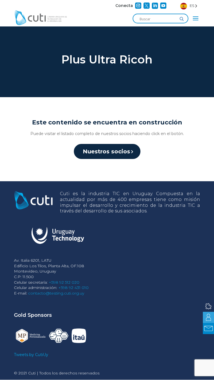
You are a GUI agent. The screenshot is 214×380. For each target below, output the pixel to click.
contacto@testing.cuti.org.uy (56, 293)
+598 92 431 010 (73, 287)
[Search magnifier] (182, 18)
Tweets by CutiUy (31, 354)
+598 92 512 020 (64, 282)
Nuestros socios (106, 151)
